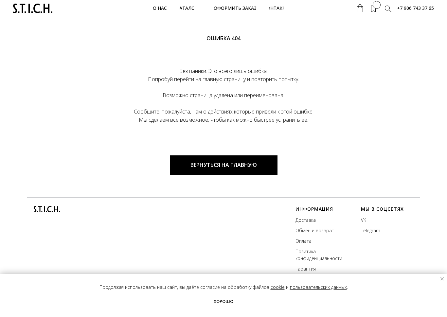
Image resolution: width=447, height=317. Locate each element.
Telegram (370, 230)
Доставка (305, 220)
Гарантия (305, 269)
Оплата (303, 241)
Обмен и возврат (314, 230)
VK (363, 220)
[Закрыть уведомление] (442, 278)
